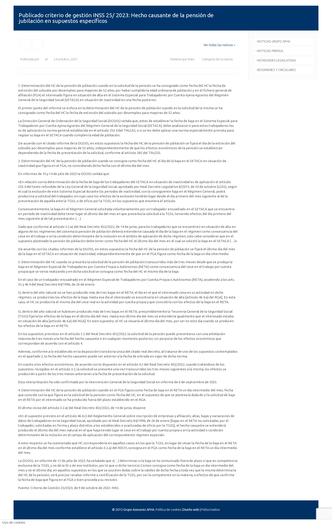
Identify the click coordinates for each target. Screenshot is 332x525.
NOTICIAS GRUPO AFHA (273, 41)
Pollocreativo (210, 509)
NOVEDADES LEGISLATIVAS (276, 60)
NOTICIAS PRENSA (269, 51)
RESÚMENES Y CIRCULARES (276, 70)
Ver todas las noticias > (219, 45)
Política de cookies (169, 509)
